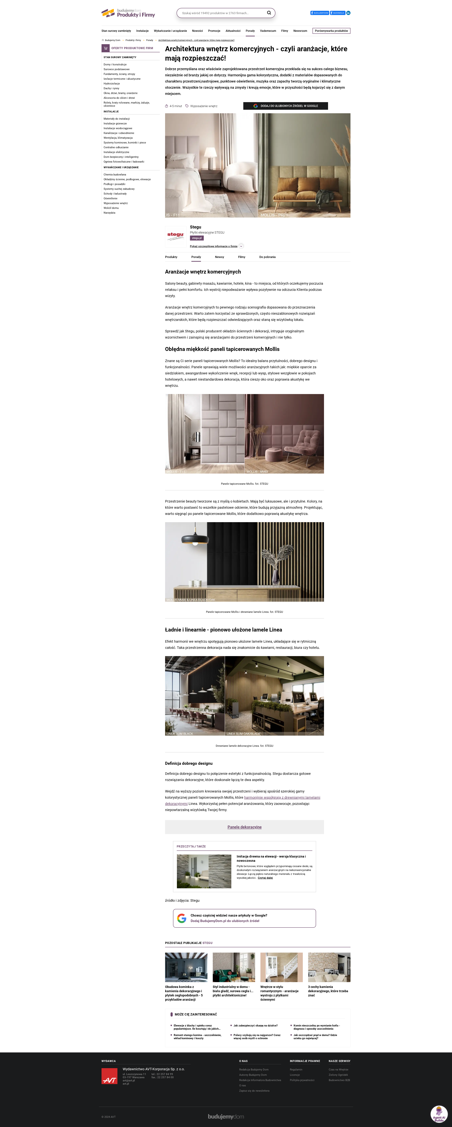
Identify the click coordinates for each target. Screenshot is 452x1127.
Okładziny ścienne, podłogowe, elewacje (127, 179)
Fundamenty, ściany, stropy (119, 74)
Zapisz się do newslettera (254, 1090)
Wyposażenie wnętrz (116, 203)
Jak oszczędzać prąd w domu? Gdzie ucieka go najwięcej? (315, 1037)
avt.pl (126, 1083)
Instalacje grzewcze (115, 123)
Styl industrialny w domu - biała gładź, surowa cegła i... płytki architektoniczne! (233, 991)
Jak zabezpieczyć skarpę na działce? (256, 1025)
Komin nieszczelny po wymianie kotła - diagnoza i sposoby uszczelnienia (317, 1027)
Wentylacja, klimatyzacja (118, 137)
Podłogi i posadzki (114, 184)
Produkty (171, 257)
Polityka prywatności (302, 1080)
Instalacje (142, 31)
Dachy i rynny (111, 88)
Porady (250, 31)
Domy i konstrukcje (115, 64)
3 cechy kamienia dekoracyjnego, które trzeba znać (328, 991)
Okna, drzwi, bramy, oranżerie (121, 93)
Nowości (197, 31)
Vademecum (268, 31)
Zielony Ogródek (338, 1074)
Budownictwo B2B (339, 1080)
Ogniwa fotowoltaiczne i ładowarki (124, 161)
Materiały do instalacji (117, 118)
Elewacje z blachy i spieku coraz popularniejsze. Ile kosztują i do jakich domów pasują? (196, 1027)
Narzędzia (109, 212)
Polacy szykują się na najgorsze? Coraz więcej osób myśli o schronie (257, 1037)
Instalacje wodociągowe (118, 128)
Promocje (214, 31)
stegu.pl (197, 238)
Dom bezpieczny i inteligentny (121, 157)
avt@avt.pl (129, 1080)
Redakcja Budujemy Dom (254, 1069)
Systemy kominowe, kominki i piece (125, 142)
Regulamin (296, 1069)
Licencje (295, 1074)
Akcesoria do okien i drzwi (119, 97)
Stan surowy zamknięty (116, 31)
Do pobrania (267, 257)
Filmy (284, 31)
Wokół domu (111, 208)
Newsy (219, 257)
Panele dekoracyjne (245, 827)
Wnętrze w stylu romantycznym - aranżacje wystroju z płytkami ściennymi (279, 993)
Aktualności (233, 31)
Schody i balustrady (115, 193)
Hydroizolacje (112, 83)
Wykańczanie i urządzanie (170, 31)
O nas (242, 1085)
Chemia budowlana (115, 174)
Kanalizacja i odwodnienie (119, 133)
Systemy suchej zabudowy (119, 188)
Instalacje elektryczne (116, 152)
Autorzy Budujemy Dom (253, 1074)
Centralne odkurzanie (116, 147)
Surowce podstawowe (117, 69)
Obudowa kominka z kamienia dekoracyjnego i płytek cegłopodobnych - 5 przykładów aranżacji (184, 993)
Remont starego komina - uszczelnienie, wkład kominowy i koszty (197, 1037)
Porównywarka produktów (331, 31)
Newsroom (300, 31)
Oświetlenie (110, 198)
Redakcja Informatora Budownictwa (260, 1080)
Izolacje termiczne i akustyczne (122, 78)
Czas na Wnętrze (338, 1069)
